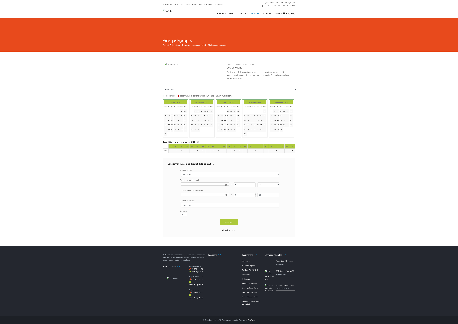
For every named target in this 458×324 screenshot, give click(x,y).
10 (202, 116)
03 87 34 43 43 (273, 3)
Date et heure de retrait (189, 180)
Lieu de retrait (186, 170)
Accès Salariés (170, 4)
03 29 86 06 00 (197, 279)
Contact (278, 13)
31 (166, 134)
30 (185, 129)
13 (211, 116)
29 (181, 129)
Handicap (255, 13)
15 (195, 120)
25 (169, 129)
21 (178, 125)
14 (192, 120)
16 (198, 120)
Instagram (246, 279)
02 (198, 111)
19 (208, 120)
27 (175, 129)
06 (211, 111)
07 (192, 116)
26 (172, 129)
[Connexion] (288, 13)
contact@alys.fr (289, 3)
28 (178, 129)
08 (195, 116)
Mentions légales (248, 266)
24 (166, 129)
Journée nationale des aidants (287, 285)
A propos (221, 13)
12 (208, 116)
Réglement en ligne (215, 4)
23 (185, 125)
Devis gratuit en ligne (250, 288)
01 (195, 111)
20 (211, 120)
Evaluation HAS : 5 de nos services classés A (292, 261)
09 (198, 116)
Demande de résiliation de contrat (251, 302)
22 (181, 125)
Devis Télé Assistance (250, 297)
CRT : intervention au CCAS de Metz (289, 271)
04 (205, 111)
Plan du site (246, 261)
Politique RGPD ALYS (250, 270)
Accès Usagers (184, 4)
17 (202, 120)
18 (205, 120)
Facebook (246, 275)
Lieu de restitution (187, 201)
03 (202, 111)
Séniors (243, 13)
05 (208, 111)
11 (205, 116)
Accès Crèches (199, 4)
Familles (233, 13)
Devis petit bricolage (249, 292)
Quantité (183, 211)
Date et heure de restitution (191, 190)
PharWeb (251, 320)
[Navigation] (284, 13)
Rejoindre (267, 13)
